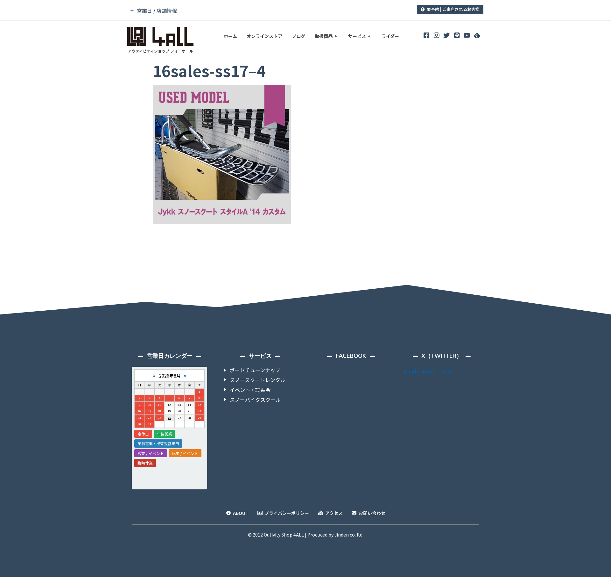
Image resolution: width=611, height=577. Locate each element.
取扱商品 (324, 36)
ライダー (390, 36)
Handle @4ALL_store (428, 371)
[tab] (262, 10)
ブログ (298, 36)
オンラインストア (264, 36)
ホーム (230, 36)
